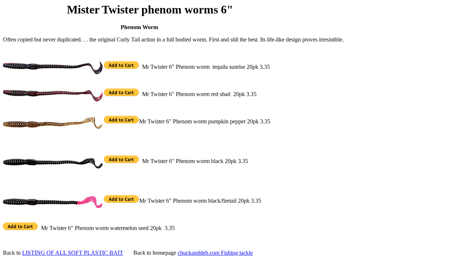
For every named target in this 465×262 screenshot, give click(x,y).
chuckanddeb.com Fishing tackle (215, 253)
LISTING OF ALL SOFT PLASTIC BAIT (72, 253)
